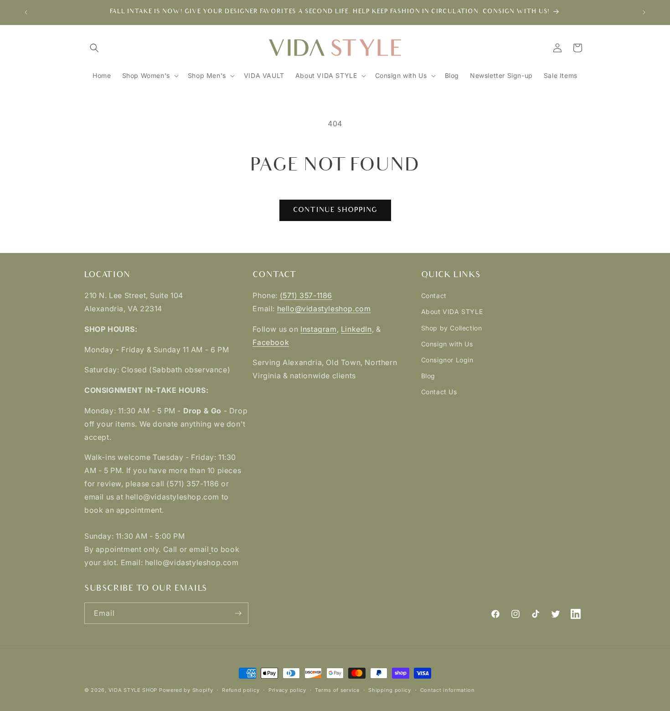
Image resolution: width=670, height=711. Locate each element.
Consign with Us (447, 344)
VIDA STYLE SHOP (133, 690)
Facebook (271, 342)
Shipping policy (389, 690)
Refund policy (240, 690)
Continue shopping (335, 210)
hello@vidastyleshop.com (324, 308)
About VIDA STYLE (452, 311)
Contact (434, 295)
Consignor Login (447, 360)
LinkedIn (356, 329)
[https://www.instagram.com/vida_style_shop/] (210, 549)
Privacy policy (287, 690)
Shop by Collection (451, 328)
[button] (94, 48)
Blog (428, 376)
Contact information (447, 690)
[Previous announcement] (26, 12)
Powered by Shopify (186, 690)
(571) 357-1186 (306, 295)
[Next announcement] (644, 12)
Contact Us (439, 392)
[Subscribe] (238, 613)
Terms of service (337, 690)
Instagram (318, 329)
